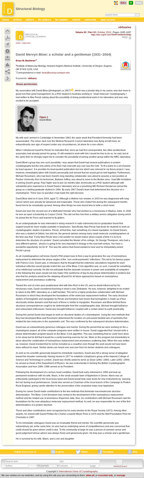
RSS (135, 452)
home (6, 19)
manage (121, 475)
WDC (139, 2)
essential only (105, 475)
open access (107, 19)
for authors (45, 19)
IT (131, 2)
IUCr (123, 2)
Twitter (84, 452)
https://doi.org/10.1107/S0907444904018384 (111, 35)
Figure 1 (44, 117)
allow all (90, 475)
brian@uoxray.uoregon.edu (56, 72)
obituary (32, 78)
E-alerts (60, 452)
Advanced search (120, 466)
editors (30, 19)
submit (76, 19)
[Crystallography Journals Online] (115, 3)
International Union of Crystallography (78, 471)
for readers (62, 19)
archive (17, 19)
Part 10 (92, 32)
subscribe (91, 19)
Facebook (108, 452)
